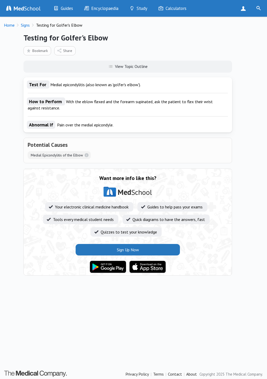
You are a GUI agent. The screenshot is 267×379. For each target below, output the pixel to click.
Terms (158, 374)
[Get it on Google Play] (108, 267)
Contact (175, 374)
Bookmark (40, 50)
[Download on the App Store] (147, 267)
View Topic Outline (131, 66)
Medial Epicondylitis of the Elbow (57, 155)
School (27, 8)
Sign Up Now (244, 8)
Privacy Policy (137, 374)
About (191, 374)
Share (67, 50)
